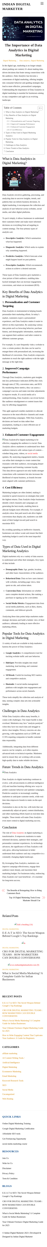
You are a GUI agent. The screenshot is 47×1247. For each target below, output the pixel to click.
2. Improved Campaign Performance (22, 124)
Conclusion (10, 151)
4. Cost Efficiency (16, 130)
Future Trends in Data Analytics (17, 148)
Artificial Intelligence (11, 1062)
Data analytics (24, 61)
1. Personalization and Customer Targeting (25, 121)
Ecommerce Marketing (11, 1071)
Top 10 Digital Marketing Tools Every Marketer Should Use (24, 899)
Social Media (7, 1090)
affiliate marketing (9, 1053)
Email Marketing (9, 1076)
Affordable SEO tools (11, 1134)
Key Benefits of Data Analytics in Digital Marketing (21, 116)
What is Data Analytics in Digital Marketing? (22, 112)
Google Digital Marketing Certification (18, 1128)
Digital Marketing (9, 61)
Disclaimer (6, 1168)
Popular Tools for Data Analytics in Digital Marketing (21, 140)
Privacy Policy (8, 1173)
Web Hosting (7, 1099)
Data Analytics (18, 833)
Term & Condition (9, 1178)
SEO (4, 1085)
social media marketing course (14, 1144)
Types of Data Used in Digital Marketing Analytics (21, 134)
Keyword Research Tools (12, 1081)
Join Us (5, 1158)
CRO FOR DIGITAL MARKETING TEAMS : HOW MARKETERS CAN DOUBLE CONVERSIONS (22, 954)
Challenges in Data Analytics (16, 145)
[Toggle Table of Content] (39, 108)
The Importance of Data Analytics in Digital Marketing (23, 50)
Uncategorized (8, 1094)
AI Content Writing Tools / (13, 1058)
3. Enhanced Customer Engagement (22, 127)
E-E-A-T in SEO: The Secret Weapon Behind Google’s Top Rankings (23, 934)
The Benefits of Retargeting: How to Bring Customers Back (24, 891)
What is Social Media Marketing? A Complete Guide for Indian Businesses (22, 976)
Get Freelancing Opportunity (14, 1139)
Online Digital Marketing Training (16, 1123)
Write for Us (7, 1163)
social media (33, 453)
